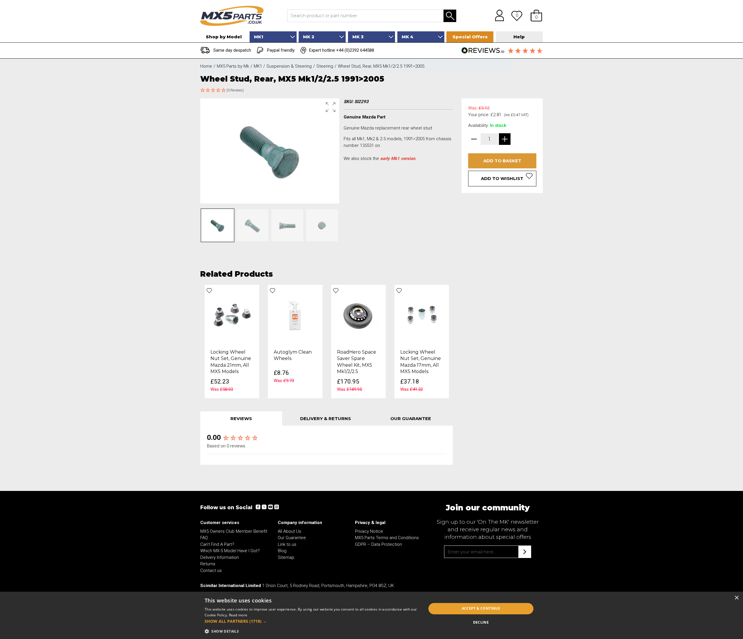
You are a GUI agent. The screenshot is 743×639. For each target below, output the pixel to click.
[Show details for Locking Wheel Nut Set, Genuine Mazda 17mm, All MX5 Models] (421, 315)
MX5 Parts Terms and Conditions (387, 537)
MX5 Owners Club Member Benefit (233, 531)
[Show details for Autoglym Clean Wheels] (295, 315)
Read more (238, 615)
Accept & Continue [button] (481, 608)
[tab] (241, 418)
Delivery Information (219, 557)
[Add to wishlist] (209, 290)
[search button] (449, 16)
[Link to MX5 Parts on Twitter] (264, 507)
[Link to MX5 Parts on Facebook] (258, 507)
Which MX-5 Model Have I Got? (230, 550)
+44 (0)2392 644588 (355, 50)
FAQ (204, 537)
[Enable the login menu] (497, 16)
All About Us (289, 531)
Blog (282, 550)
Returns (207, 563)
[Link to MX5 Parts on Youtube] (270, 507)
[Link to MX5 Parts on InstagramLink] (276, 507)
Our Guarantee (292, 537)
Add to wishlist (502, 178)
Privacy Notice (369, 531)
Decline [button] (481, 622)
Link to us (287, 544)
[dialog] (371, 615)
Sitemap (286, 557)
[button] (536, 16)
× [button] (736, 598)
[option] (232, 342)
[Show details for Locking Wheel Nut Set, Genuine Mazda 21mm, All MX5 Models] (231, 315)
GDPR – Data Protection (378, 544)
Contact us (211, 570)
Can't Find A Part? (217, 544)
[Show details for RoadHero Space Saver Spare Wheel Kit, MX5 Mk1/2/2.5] (358, 315)
